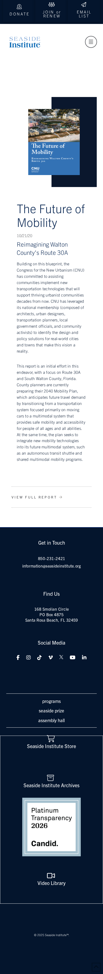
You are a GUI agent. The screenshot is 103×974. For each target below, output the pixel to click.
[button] (91, 42)
